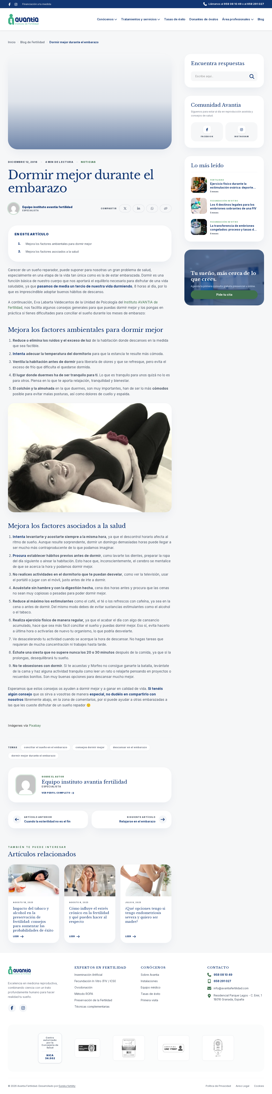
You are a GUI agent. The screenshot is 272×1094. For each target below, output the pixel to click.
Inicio (12, 42)
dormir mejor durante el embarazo (33, 755)
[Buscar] (251, 76)
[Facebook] (9, 4)
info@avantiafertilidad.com (231, 988)
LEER (16, 936)
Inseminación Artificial (88, 974)
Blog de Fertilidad (32, 42)
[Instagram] (16, 4)
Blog (261, 19)
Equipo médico (150, 987)
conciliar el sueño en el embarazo (45, 747)
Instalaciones (149, 981)
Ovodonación (83, 987)
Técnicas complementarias (92, 1006)
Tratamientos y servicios (139, 19)
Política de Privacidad (218, 1085)
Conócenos (105, 19)
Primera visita (149, 1000)
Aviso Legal (242, 1085)
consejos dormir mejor (90, 747)
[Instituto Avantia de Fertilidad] (23, 19)
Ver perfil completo (56, 793)
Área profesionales (236, 19)
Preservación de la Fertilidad (93, 1000)
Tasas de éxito (174, 19)
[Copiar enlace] (166, 208)
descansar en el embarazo (130, 747)
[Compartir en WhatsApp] (152, 208)
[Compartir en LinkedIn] (139, 208)
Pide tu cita (224, 294)
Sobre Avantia (150, 974)
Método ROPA (83, 993)
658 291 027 (255, 3)
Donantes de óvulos (203, 19)
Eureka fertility (67, 1085)
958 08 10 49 (233, 3)
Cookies (259, 1085)
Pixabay (35, 725)
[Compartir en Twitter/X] (125, 208)
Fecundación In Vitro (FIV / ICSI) (95, 981)
